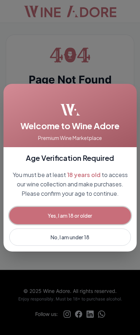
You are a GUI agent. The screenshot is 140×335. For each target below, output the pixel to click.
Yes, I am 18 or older (70, 215)
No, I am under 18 (70, 237)
